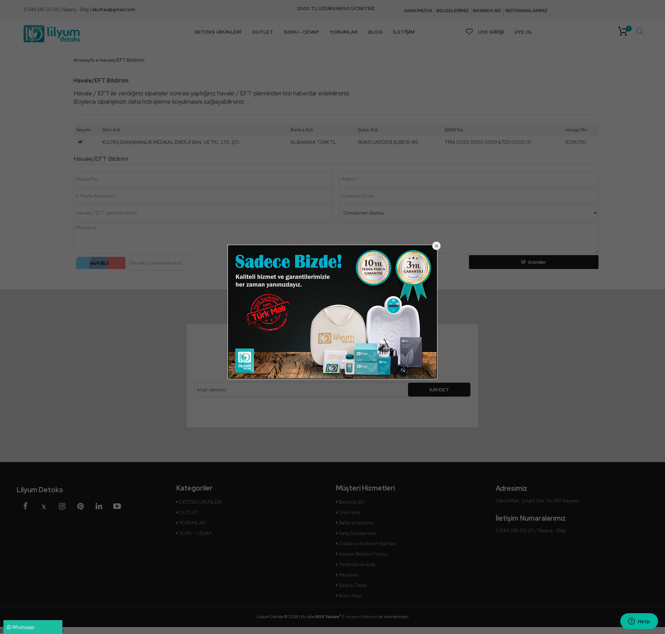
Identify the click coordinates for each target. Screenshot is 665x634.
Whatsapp (22, 627)
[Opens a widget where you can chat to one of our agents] (639, 622)
